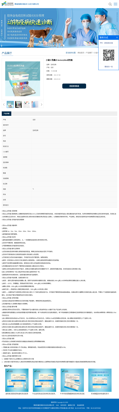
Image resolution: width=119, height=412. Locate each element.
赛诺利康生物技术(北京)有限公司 (44, 405)
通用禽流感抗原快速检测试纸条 (16, 394)
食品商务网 (80, 405)
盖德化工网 (71, 405)
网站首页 (81, 53)
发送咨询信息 (74, 86)
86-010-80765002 (80, 408)
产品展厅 (89, 53)
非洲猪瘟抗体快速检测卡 (100, 394)
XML (57, 405)
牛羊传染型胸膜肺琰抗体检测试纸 (72, 394)
